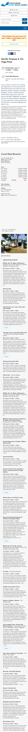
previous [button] (3, 180)
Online (8, 139)
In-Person (11, 139)
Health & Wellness (17, 139)
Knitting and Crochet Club (11, 361)
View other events (14, 44)
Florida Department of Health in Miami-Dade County (14, 442)
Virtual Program (7, 141)
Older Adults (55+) (10, 137)
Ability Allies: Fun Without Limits (13, 497)
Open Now (14, 15)
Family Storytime (8, 456)
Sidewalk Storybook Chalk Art (12, 702)
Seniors (11, 141)
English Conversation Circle (11, 587)
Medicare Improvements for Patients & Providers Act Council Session (14, 420)
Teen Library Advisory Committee (15, 654)
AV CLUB (12, 571)
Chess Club (11, 375)
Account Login (14, 9)
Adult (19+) (16, 137)
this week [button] (14, 180)
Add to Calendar (9, 72)
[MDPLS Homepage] (14, 4)
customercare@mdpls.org (7, 158)
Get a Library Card (14, 12)
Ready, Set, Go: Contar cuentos (15, 547)
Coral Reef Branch (11, 76)
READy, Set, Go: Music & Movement (15, 264)
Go (24, 19)
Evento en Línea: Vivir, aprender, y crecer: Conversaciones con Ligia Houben (13, 470)
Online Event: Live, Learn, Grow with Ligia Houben (14, 307)
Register (6, 327)
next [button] (25, 180)
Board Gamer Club (8, 721)
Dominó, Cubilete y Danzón (12, 601)
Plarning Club (7, 289)
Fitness (6, 142)
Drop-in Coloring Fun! (9, 688)
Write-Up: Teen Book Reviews (12, 671)
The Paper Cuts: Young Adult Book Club (15, 334)
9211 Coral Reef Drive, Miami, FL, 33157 (10, 230)
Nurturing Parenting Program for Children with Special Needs (12, 518)
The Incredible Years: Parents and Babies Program (14, 626)
